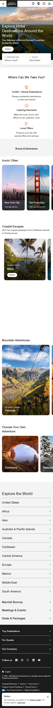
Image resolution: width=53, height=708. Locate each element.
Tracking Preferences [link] (9, 684)
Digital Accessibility (31, 690)
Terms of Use (33, 684)
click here (21, 703)
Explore (8, 49)
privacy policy (35, 700)
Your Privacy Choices (14, 690)
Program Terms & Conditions (12, 687)
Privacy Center (30, 687)
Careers (22, 684)
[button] (26, 603)
